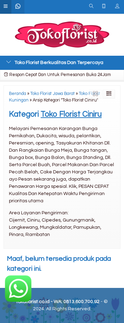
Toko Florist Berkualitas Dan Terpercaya (58, 62)
